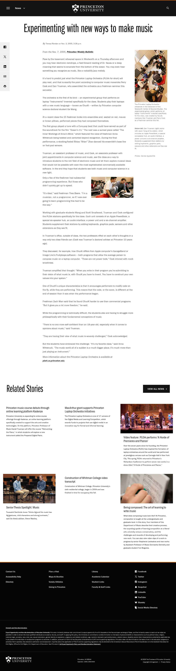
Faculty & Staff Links (101, 587)
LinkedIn (142, 592)
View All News (156, 388)
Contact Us (10, 571)
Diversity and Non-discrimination (16, 628)
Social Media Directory (147, 607)
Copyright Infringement (150, 662)
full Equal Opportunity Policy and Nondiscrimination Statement (80, 644)
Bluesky (141, 602)
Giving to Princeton (57, 587)
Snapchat (142, 587)
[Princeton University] (19, 660)
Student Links (98, 581)
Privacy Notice (165, 662)
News (18, 8)
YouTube (142, 597)
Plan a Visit (54, 571)
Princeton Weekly (80, 51)
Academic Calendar (100, 576)
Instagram (142, 581)
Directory (9, 581)
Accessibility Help (13, 576)
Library (95, 571)
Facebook (142, 571)
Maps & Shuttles (56, 576)
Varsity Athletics (56, 581)
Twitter (141, 576)
